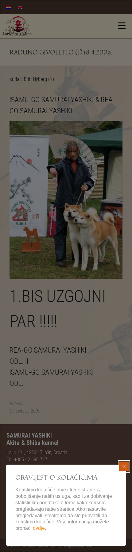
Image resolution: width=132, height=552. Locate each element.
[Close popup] (124, 466)
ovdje (39, 528)
